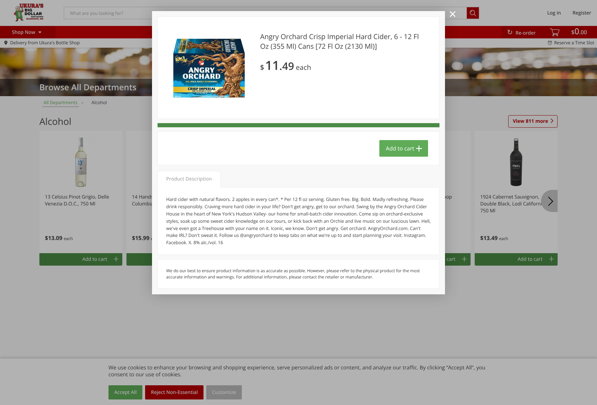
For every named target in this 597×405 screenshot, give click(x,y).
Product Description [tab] (189, 179)
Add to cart (400, 148)
